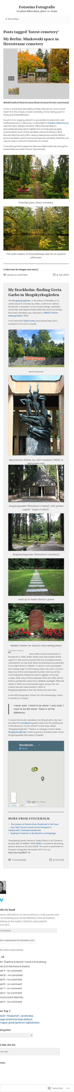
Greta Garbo (29, 320)
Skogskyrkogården (21, 300)
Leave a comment (17, 274)
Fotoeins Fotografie (37, 6)
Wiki (39, 843)
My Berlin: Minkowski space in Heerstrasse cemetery (31, 41)
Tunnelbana (26, 723)
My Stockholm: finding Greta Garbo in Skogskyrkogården (34, 292)
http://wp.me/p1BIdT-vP (19, 852)
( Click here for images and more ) (20, 269)
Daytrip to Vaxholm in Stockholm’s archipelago (33, 833)
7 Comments (19, 860)
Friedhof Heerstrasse (58, 123)
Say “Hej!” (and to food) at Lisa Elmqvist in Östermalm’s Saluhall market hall (29, 829)
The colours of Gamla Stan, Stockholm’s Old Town (35, 824)
